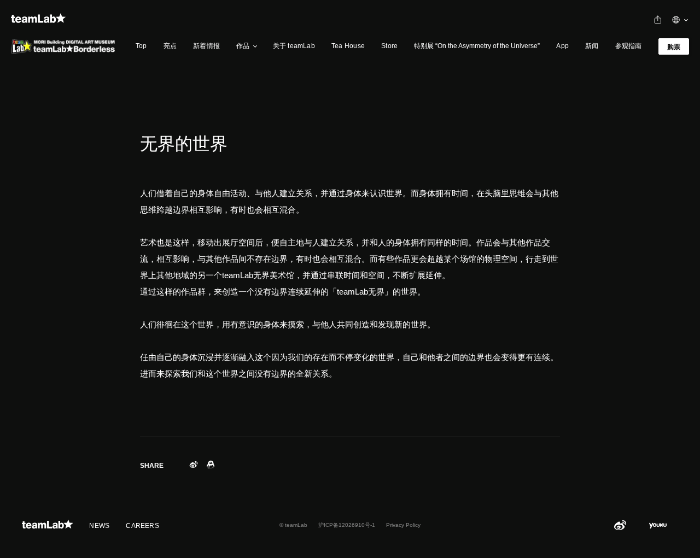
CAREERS (142, 526)
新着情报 (206, 46)
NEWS (99, 526)
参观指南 (628, 46)
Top (141, 46)
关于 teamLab (294, 46)
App (562, 46)
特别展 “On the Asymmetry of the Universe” (477, 46)
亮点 (170, 46)
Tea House (348, 46)
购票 (673, 47)
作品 (242, 46)
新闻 (591, 46)
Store (389, 46)
